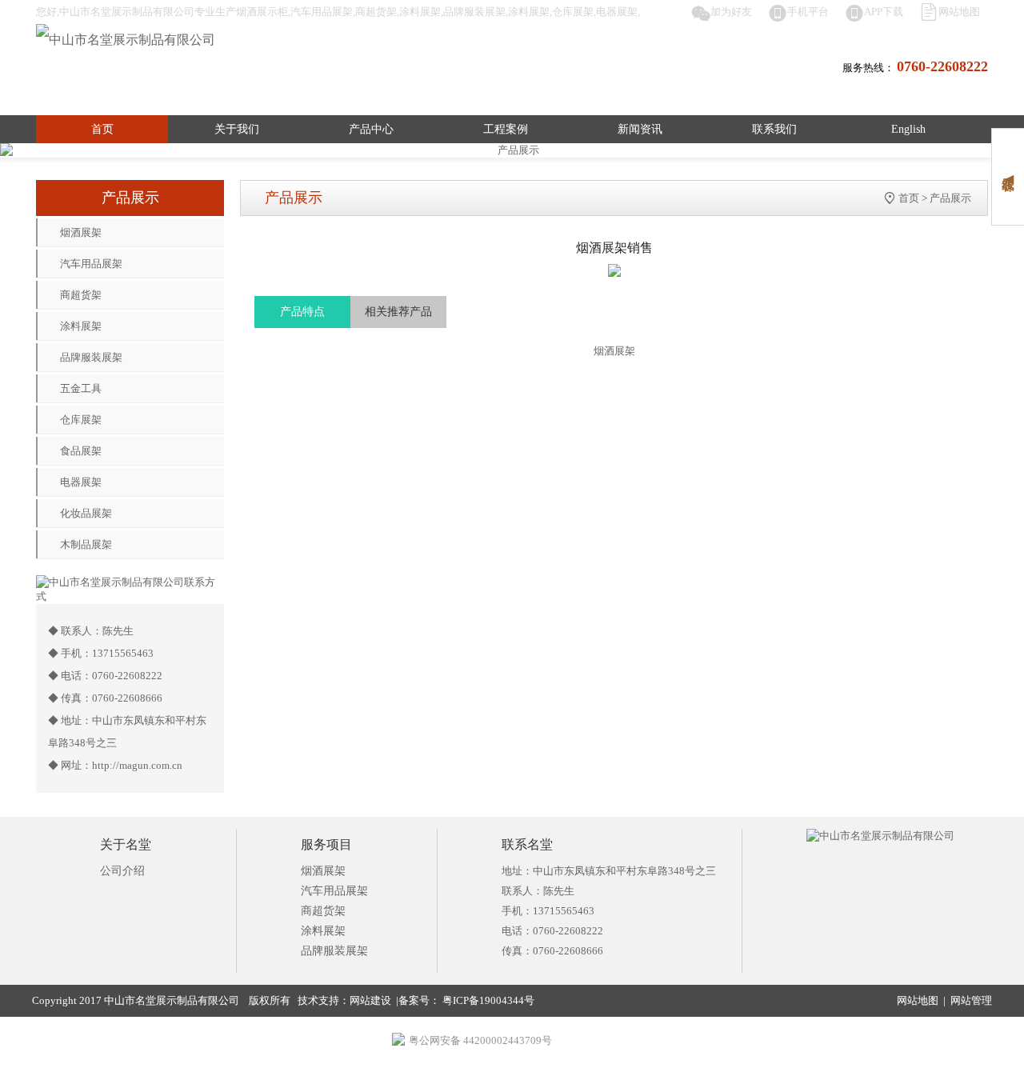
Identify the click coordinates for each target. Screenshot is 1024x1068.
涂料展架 (81, 326)
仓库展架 (81, 420)
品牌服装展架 (91, 357)
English (908, 129)
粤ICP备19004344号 (487, 1000)
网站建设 (370, 1000)
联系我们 (774, 129)
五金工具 (81, 388)
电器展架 (81, 482)
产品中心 (371, 129)
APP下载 (883, 12)
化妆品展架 (86, 513)
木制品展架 (86, 544)
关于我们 (236, 129)
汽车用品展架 (91, 264)
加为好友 (731, 12)
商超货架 (81, 295)
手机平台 (808, 12)
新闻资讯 (640, 129)
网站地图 (959, 12)
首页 (102, 129)
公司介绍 (122, 871)
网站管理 (971, 1000)
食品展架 (81, 451)
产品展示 (950, 198)
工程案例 (505, 129)
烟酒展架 (81, 232)
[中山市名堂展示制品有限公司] (125, 39)
